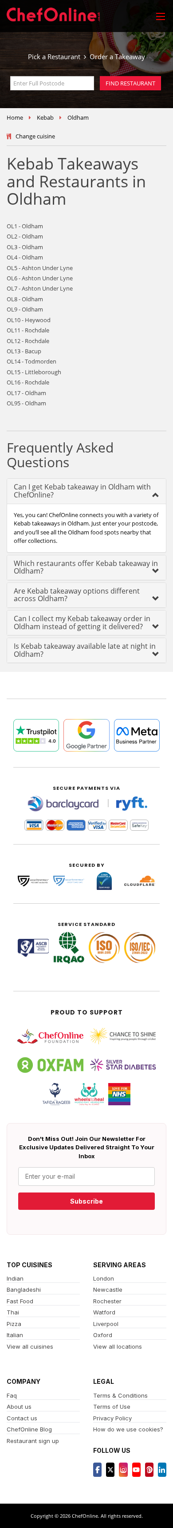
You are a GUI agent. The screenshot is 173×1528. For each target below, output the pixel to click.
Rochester (107, 1301)
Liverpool (105, 1323)
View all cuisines (30, 1346)
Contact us (22, 1418)
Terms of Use (111, 1406)
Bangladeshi (24, 1289)
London (103, 1278)
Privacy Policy (112, 1418)
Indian (15, 1278)
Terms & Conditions (120, 1395)
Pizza (14, 1323)
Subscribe (86, 1201)
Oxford (102, 1334)
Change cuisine (35, 136)
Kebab (45, 117)
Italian (15, 1334)
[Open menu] (160, 16)
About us (19, 1406)
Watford (104, 1312)
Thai (13, 1312)
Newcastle (107, 1289)
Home (15, 117)
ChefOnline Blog (29, 1429)
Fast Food (20, 1301)
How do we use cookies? (128, 1429)
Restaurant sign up (33, 1440)
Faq (12, 1395)
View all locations (117, 1346)
